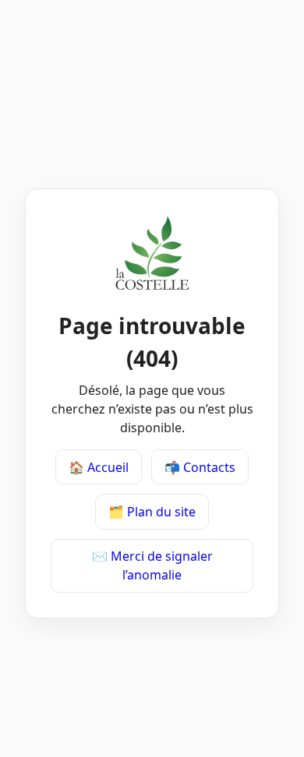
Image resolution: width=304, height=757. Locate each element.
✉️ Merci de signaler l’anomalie (152, 565)
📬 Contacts (199, 467)
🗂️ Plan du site (152, 511)
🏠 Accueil (99, 467)
